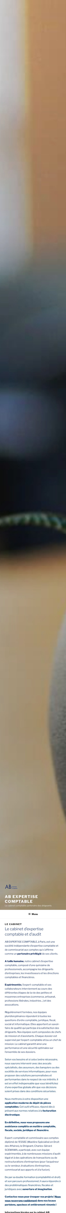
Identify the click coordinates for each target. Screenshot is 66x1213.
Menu (35, 914)
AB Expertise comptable (21, 899)
